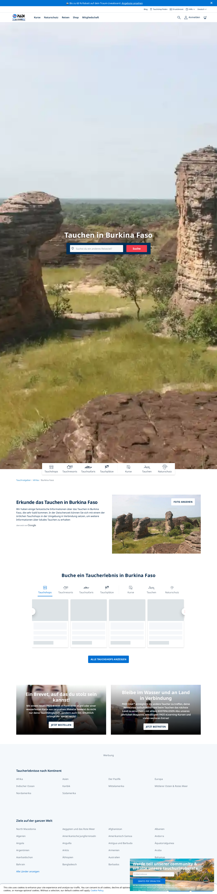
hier (139, 890)
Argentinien (22, 850)
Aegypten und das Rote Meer (78, 829)
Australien (114, 857)
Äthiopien (67, 857)
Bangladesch (69, 864)
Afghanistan (115, 829)
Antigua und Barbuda (120, 843)
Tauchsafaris (86, 592)
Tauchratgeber (23, 480)
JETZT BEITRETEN (156, 726)
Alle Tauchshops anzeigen (108, 659)
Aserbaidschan (24, 857)
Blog (145, 9)
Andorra (159, 836)
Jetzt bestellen (61, 725)
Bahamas (160, 857)
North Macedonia (26, 829)
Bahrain (20, 864)
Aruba (158, 850)
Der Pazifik (114, 779)
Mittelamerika (116, 786)
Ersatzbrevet (178, 9)
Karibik (66, 786)
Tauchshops (45, 592)
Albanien (159, 829)
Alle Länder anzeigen (27, 871)
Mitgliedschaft (90, 17)
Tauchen (151, 592)
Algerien (21, 836)
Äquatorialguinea (164, 843)
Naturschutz (51, 17)
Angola (20, 843)
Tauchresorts (65, 592)
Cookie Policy (97, 890)
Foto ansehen (183, 501)
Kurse (37, 17)
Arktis (65, 850)
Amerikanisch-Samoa (120, 836)
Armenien (113, 850)
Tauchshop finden (160, 9)
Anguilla (66, 843)
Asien (65, 779)
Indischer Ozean (25, 786)
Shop (76, 17)
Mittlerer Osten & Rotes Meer (171, 786)
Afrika (36, 480)
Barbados (113, 864)
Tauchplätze (107, 592)
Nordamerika (23, 793)
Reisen (65, 17)
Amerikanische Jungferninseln (79, 836)
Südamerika (69, 793)
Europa (159, 779)
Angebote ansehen (132, 3)
